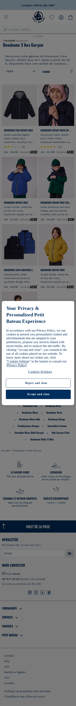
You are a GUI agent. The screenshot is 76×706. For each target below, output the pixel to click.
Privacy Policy (16, 365)
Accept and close (38, 394)
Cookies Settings (40, 371)
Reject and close (36, 383)
